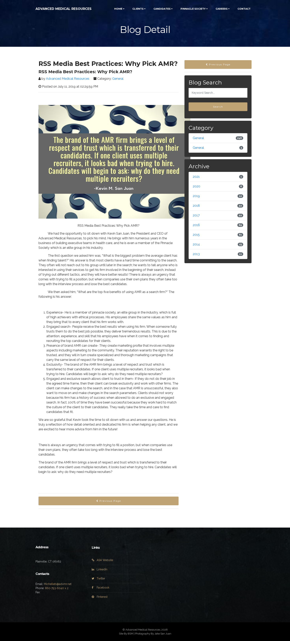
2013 (196, 254)
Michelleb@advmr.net (57, 584)
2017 (196, 215)
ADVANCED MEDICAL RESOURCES (64, 9)
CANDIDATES (161, 8)
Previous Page (109, 500)
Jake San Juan (162, 633)
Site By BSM (126, 633)
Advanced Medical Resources (67, 78)
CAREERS (221, 8)
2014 (196, 244)
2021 (196, 177)
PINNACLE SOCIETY (193, 8)
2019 (196, 196)
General (117, 78)
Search (218, 106)
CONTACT (244, 8)
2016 (196, 225)
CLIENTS (137, 8)
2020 (196, 186)
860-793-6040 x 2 (56, 588)
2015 (196, 235)
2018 (196, 206)
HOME (118, 8)
